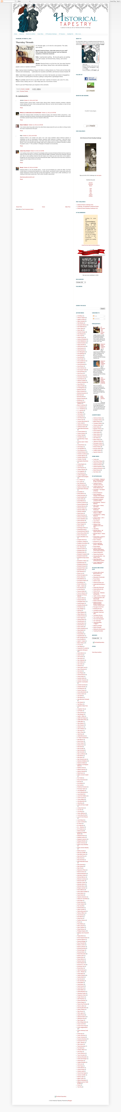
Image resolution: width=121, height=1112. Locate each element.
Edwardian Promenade (99, 577)
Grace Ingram (80, 617)
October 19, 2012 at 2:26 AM (30, 167)
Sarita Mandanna (81, 991)
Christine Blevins (81, 455)
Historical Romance (98, 468)
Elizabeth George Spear (83, 557)
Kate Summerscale (81, 759)
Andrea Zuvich (80, 337)
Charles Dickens (81, 433)
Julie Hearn (80, 730)
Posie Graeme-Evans (82, 937)
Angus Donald (80, 344)
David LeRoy (80, 499)
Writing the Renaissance (99, 629)
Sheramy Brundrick (82, 1007)
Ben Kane (79, 395)
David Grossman (81, 495)
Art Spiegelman (81, 387)
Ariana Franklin (81, 386)
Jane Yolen (80, 664)
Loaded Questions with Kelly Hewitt (98, 598)
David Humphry (81, 497)
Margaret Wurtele (81, 841)
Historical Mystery (97, 466)
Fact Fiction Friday (97, 461)
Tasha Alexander (81, 1046)
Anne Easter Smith (81, 369)
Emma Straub (80, 577)
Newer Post (19, 206)
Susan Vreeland (81, 1037)
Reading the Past (97, 608)
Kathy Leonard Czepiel (82, 774)
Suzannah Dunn (81, 1040)
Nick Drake (80, 900)
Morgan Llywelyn (81, 888)
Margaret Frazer (81, 835)
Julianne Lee (80, 727)
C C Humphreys (81, 407)
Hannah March (81, 623)
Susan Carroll (80, 1023)
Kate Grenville (80, 752)
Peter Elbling (80, 923)
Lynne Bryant (80, 820)
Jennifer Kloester (81, 686)
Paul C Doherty (97, 539)
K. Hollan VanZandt (82, 737)
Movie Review (96, 470)
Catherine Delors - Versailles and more (98, 484)
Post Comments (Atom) (27, 209)
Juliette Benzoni (81, 736)
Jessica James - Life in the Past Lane (98, 518)
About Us (21, 34)
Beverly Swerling (81, 398)
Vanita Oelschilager (82, 1058)
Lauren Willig (80, 799)
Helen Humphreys (81, 628)
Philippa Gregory (81, 931)
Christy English (81, 464)
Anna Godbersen (81, 360)
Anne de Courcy (81, 375)
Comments (97, 318)
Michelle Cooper (81, 882)
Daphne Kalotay (81, 485)
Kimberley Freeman (82, 787)
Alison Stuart (80, 328)
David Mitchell (80, 500)
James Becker (80, 653)
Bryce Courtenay (81, 405)
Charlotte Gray (80, 437)
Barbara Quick (80, 389)
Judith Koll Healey (81, 718)
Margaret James (81, 837)
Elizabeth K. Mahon (82, 560)
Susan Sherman (81, 1035)
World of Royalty (97, 627)
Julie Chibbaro (80, 728)
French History (96, 430)
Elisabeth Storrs (81, 550)
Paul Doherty (80, 915)
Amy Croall (80, 335)
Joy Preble (79, 710)
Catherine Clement (81, 425)
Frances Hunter (81, 591)
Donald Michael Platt (82, 531)
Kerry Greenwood (81, 779)
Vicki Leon (79, 1064)
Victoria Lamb (80, 1071)
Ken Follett (79, 778)
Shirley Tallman (81, 1009)
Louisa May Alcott (81, 815)
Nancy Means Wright (82, 891)
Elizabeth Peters (81, 568)
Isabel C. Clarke (81, 641)
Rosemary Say (80, 966)
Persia (78, 922)
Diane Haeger (80, 524)
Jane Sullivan (80, 662)
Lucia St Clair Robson (82, 817)
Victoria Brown (80, 1067)
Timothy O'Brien (81, 1049)
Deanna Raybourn (81, 504)
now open (99, 175)
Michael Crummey (81, 879)
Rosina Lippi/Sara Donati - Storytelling (98, 544)
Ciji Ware (79, 466)
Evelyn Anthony (81, 584)
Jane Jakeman (80, 660)
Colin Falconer (80, 467)
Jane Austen (80, 656)
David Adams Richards (82, 488)
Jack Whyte (80, 646)
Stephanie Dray (81, 1018)
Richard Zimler (80, 952)
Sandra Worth (80, 977)
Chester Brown (81, 444)
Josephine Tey (80, 709)
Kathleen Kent (80, 767)
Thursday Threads (24, 91)
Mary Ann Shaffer (81, 852)
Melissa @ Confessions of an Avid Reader (30, 112)
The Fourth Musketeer (98, 619)
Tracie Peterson (81, 1053)
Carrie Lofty (80, 423)
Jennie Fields (80, 676)
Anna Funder (80, 359)
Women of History (97, 625)
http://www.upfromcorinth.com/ (27, 177)
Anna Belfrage (80, 353)
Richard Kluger (81, 950)
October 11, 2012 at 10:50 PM (49, 112)
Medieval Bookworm (98, 600)
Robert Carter (80, 955)
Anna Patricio (80, 362)
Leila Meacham (81, 801)
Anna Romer (80, 366)
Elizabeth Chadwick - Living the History (98, 500)
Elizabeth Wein (81, 569)
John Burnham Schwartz (83, 699)
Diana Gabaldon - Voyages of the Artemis (98, 495)
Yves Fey (79, 1087)
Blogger (70, 1100)
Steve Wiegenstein (81, 1022)
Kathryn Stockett (81, 771)
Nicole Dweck (80, 902)
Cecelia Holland (81, 431)
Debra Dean (80, 513)
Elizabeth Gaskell (81, 556)
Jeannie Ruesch (81, 674)
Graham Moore (81, 619)
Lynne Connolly (81, 821)
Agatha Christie (81, 319)
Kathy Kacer (80, 773)
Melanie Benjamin (81, 873)
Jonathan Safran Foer (82, 706)
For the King (80, 589)
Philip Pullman (80, 929)
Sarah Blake (80, 982)
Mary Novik (80, 858)
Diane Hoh (80, 525)
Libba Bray (80, 803)
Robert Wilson (80, 959)
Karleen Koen (80, 745)
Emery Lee (80, 573)
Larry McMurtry (81, 790)
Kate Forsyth (80, 748)
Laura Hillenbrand (81, 792)
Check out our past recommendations (91, 245)
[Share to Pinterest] (40, 89)
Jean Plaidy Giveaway (103, 398)
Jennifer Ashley (81, 678)
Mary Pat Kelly (80, 859)
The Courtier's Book (98, 617)
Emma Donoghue (81, 575)
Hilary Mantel (80, 630)
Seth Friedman (80, 998)
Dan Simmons (80, 483)
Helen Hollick (80, 626)
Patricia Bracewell (81, 911)
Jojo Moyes (80, 704)
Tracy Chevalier (81, 1055)
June (90, 191)
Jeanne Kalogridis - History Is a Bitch (98, 512)
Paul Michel (80, 916)
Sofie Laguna (80, 1013)
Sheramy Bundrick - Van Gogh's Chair (99, 556)
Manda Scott (80, 830)
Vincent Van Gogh (81, 1073)
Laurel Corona (80, 797)
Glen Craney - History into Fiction (98, 506)
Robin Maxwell (81, 962)
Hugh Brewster (81, 635)
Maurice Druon (81, 871)
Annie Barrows (80, 378)
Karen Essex (80, 741)
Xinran (79, 1085)
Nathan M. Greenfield (82, 898)
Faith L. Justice (81, 586)
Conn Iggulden (81, 471)
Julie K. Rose (80, 732)
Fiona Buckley (80, 587)
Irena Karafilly (80, 639)
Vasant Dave (80, 1060)
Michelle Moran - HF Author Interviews (98, 531)
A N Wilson (80, 316)
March (90, 185)
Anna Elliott (80, 357)
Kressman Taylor (81, 788)
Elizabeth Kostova (81, 564)
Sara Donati (80, 979)
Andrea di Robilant (81, 339)
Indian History (96, 434)
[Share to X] (36, 89)
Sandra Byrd (80, 973)
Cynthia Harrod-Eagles (82, 476)
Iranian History (96, 436)
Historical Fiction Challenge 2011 (85, 204)
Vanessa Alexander (82, 1057)
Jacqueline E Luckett (82, 648)
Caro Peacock (80, 417)
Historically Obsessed (98, 587)
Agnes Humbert (81, 321)
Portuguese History (98, 445)
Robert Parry (80, 957)
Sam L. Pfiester (81, 971)
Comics (95, 459)
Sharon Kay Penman (82, 1004)
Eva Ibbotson (80, 582)
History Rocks (96, 591)
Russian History (97, 448)
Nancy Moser (80, 893)
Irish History (96, 437)
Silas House (80, 1011)
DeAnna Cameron (81, 502)
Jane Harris (80, 658)
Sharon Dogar (80, 1002)
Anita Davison (80, 348)
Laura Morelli (80, 794)
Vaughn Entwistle (81, 1062)
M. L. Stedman (80, 827)
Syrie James (80, 1044)
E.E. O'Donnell (80, 547)
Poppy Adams (80, 935)
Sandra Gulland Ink (98, 552)
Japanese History (97, 441)
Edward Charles (81, 548)
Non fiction (96, 472)
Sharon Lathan (81, 1006)
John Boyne (80, 697)
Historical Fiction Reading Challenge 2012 (87, 208)
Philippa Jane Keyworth (83, 932)
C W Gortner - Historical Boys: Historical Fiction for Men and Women (99, 480)
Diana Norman (80, 520)
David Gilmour (80, 493)
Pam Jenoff (80, 906)
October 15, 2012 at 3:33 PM (37, 150)
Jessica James (80, 693)
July (91, 193)
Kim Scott (79, 785)
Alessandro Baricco (82, 325)
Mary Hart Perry (81, 856)
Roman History (97, 446)
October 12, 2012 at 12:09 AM (36, 125)
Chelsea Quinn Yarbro (82, 441)
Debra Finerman (81, 515)
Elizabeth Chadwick (82, 554)
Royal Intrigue (96, 546)
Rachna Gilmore (81, 939)
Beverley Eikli (80, 396)
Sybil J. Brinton (81, 1042)
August (90, 194)
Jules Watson (80, 723)
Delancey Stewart (81, 517)
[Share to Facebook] (38, 89)
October (91, 196)
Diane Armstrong (81, 522)
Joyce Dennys (80, 712)
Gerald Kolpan (80, 603)
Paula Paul (80, 918)
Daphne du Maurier (82, 487)
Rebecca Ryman (81, 946)
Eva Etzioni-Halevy (81, 580)
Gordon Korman (81, 616)
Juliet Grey (79, 734)
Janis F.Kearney (81, 669)
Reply (21, 107)
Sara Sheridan (80, 980)
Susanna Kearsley (81, 1039)
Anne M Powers (81, 371)
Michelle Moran (81, 886)
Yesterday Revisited (98, 631)
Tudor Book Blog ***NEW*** (97, 623)
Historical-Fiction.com (98, 582)
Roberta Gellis (80, 961)
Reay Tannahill (81, 943)
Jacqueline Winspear (82, 650)
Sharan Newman (81, 1000)
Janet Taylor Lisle (81, 667)
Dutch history (96, 427)
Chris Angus (80, 446)
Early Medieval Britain (98, 497)
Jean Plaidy (80, 672)
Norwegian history (97, 443)
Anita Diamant (80, 350)
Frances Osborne (81, 593)
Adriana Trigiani (81, 317)
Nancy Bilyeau (80, 889)
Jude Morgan (80, 714)
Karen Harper (80, 743)
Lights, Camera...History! (99, 596)
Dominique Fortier (81, 527)
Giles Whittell (80, 608)
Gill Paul (79, 610)
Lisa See (79, 809)
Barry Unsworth (81, 391)
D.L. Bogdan (80, 479)
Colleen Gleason (81, 469)
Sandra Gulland (81, 975)
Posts (95, 316)
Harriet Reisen (80, 624)
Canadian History (97, 423)
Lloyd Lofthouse (81, 813)
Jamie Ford (80, 655)
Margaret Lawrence (82, 839)
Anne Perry (80, 373)
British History (96, 421)
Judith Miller (80, 721)
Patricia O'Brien (81, 913)
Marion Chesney (81, 842)
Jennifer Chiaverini (81, 680)
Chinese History (97, 425)
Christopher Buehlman (82, 461)
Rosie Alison (80, 968)
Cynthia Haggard (81, 475)
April (91, 188)
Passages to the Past (98, 607)
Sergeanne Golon (81, 995)
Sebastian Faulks (81, 993)
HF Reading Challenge (51, 34)
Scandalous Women (98, 610)
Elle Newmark (80, 571)
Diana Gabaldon (81, 518)
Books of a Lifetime (30, 34)
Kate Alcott (79, 746)
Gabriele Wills (80, 598)
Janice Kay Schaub (25, 150)
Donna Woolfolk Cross (82, 536)
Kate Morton (80, 755)
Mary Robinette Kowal (82, 861)
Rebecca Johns (81, 944)
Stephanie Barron (81, 1016)
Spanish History (97, 452)
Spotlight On (70, 34)
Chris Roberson (81, 450)
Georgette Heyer (81, 601)
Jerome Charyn (81, 690)
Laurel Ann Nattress (82, 796)
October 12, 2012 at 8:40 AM (30, 135)
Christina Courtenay (82, 453)
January (91, 182)
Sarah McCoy (80, 988)
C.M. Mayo (79, 412)
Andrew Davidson (81, 342)
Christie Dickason (81, 452)
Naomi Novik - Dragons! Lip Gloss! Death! (99, 537)
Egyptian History (97, 428)
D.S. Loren (79, 481)
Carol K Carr (80, 419)
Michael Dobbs (81, 880)
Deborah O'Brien (81, 509)
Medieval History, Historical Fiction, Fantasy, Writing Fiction (98, 604)
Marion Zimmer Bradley (83, 847)
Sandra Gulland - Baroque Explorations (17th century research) (99, 549)
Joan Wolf (79, 695)
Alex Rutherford (81, 326)
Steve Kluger (80, 1020)
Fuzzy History (96, 579)
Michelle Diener (81, 884)
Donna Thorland (81, 534)
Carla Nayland (96, 575)
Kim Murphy (80, 783)
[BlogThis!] (35, 89)
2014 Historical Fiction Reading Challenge (103, 381)
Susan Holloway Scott (82, 1030)
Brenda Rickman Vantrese (81, 403)
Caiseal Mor (80, 416)
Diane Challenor (24, 125)
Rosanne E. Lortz (81, 964)
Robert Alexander (81, 953)
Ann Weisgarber (81, 351)
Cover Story (40, 34)
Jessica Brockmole (81, 692)
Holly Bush (80, 632)
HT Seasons (62, 34)
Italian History (80, 642)
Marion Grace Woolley (82, 844)
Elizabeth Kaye (81, 562)
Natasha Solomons (82, 897)
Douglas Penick (81, 539)
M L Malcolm (80, 825)
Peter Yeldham (80, 927)
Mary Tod (79, 868)
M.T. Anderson (80, 829)
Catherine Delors (81, 426)
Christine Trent (80, 459)
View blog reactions (97, 652)
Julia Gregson (80, 725)
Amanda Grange (81, 332)
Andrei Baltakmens (81, 341)
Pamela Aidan (80, 907)
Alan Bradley (80, 323)
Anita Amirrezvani (81, 346)
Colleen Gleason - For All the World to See (98, 487)
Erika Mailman (80, 578)
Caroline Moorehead (82, 421)
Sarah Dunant (80, 986)
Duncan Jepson (81, 545)
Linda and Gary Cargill (82, 805)
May (91, 190)
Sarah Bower (80, 984)
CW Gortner (80, 414)
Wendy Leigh (80, 1076)
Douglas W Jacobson (82, 543)
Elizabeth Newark (81, 566)
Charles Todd (80, 435)
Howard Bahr (80, 633)
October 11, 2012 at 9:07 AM (31, 100)
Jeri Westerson (81, 688)
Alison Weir (80, 330)
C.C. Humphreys (81, 408)
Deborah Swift (80, 511)
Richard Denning (81, 948)
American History (97, 418)
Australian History (97, 419)
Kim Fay (79, 781)
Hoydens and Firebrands (96, 509)
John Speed (80, 702)
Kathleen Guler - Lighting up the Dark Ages (98, 526)
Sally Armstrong (81, 970)
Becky (21, 167)
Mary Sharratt (80, 864)
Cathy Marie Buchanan (82, 428)
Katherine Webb (81, 762)
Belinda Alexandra (81, 393)
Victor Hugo (80, 1066)
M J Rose (79, 823)
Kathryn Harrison (81, 769)
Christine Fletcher (81, 457)
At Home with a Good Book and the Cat (98, 573)
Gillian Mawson (81, 614)
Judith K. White (81, 716)
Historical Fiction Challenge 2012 (103, 362)
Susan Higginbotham (82, 1027)
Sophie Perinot (81, 1015)
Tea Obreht (80, 1048)
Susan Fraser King (81, 1025)
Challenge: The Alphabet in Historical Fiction (88, 206)
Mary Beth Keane (81, 854)
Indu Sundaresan (81, 637)
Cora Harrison (80, 473)
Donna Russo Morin (82, 533)
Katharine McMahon (82, 761)
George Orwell (80, 599)
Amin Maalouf (80, 333)
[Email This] (33, 89)
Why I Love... (78, 34)
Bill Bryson (79, 400)
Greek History (96, 432)
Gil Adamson (80, 607)
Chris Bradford (80, 448)
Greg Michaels (80, 621)
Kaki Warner (80, 739)
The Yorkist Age (97, 620)
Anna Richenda (81, 364)
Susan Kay (80, 1033)
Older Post (67, 206)
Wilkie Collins (80, 1078)
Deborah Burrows (81, 506)
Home (15, 34)
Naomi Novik (80, 895)
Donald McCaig (81, 529)
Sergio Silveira (80, 997)
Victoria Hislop (80, 1069)
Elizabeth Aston (81, 552)
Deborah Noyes (81, 508)
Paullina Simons (81, 920)
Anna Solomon (81, 368)
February (90, 184)
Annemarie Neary (81, 377)
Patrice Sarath (80, 909)
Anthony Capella (81, 380)
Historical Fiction (97, 464)
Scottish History (97, 450)
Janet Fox (79, 665)
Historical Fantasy (97, 463)
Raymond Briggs (81, 941)
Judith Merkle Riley (82, 719)
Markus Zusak (80, 850)
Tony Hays (79, 1051)
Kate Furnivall (80, 750)
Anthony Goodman (81, 382)
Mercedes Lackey (81, 875)
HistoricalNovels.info (98, 589)
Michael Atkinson (81, 877)
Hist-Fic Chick (96, 580)
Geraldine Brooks (81, 605)
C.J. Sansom (80, 410)
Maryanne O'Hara (81, 870)
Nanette (23, 89)
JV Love (79, 644)
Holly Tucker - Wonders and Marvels (99, 593)
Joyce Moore (96, 520)
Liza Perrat (80, 811)
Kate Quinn (80, 757)
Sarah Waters (80, 989)
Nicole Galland (81, 904)
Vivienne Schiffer (81, 1075)
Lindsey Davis (80, 808)
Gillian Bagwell (81, 612)
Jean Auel (79, 671)
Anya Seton (80, 384)
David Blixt (79, 491)
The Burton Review (98, 615)
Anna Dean (80, 355)
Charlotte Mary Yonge (82, 438)
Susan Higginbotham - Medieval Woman (98, 563)
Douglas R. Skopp (81, 541)
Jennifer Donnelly (81, 684)
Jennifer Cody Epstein (82, 681)
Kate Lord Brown (81, 754)
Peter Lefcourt (80, 925)
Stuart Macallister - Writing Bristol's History (98, 560)
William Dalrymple (81, 1080)
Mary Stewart (80, 866)
